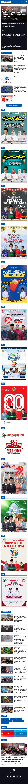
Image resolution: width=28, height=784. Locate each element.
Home (9, 782)
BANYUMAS (13, 718)
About (13, 782)
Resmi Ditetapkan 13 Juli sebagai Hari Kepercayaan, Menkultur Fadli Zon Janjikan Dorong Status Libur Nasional (20, 669)
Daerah (3, 721)
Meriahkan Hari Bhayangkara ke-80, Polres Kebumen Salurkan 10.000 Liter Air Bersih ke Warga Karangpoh (20, 689)
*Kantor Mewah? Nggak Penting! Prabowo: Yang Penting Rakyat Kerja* (20, 678)
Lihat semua (24, 52)
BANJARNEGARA (5, 718)
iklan (3, 30)
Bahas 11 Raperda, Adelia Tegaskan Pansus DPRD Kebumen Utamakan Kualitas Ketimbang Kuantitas (13, 46)
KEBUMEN (9, 721)
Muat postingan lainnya (14, 105)
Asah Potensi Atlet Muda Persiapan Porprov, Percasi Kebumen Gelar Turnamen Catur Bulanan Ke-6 (14, 13)
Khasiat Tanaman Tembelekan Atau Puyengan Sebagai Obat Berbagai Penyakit (20, 650)
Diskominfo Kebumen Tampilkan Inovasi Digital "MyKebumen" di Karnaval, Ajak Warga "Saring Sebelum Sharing (13, 36)
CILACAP (19, 718)
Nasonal (21, 721)
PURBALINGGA (5, 723)
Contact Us (18, 782)
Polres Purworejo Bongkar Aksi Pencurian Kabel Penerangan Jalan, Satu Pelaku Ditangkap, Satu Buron (20, 699)
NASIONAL (15, 721)
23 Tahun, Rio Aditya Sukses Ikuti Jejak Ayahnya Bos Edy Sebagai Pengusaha (20, 629)
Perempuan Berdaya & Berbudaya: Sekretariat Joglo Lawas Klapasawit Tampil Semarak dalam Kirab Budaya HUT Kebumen (13, 25)
